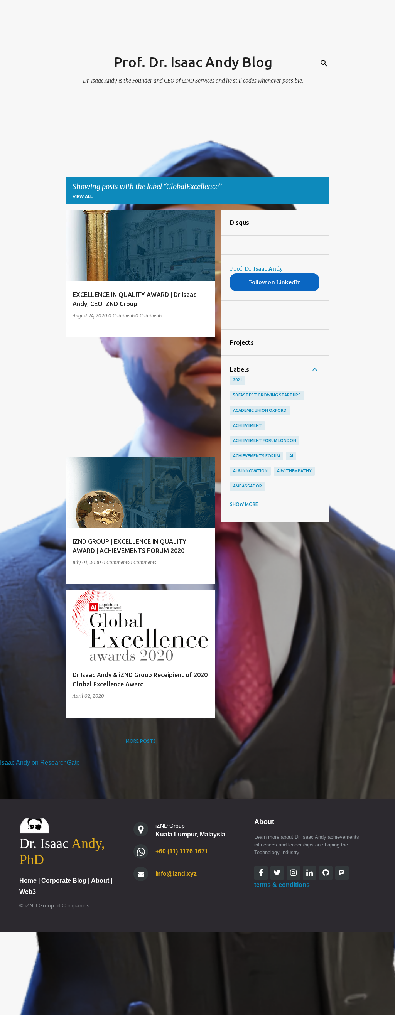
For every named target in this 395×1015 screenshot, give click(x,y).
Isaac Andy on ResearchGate (40, 762)
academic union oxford (260, 410)
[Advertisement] (137, 397)
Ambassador (247, 486)
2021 (237, 380)
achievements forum (256, 456)
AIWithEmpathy (294, 471)
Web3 (27, 892)
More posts (141, 741)
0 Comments (121, 316)
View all (83, 196)
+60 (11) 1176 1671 (181, 851)
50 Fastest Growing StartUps (267, 395)
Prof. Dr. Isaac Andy (256, 268)
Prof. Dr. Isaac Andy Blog (193, 62)
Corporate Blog (63, 880)
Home (28, 880)
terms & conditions (282, 885)
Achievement (247, 425)
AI (291, 456)
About (100, 880)
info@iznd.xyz (176, 873)
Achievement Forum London (264, 440)
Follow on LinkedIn (275, 282)
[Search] (324, 63)
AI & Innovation (250, 471)
